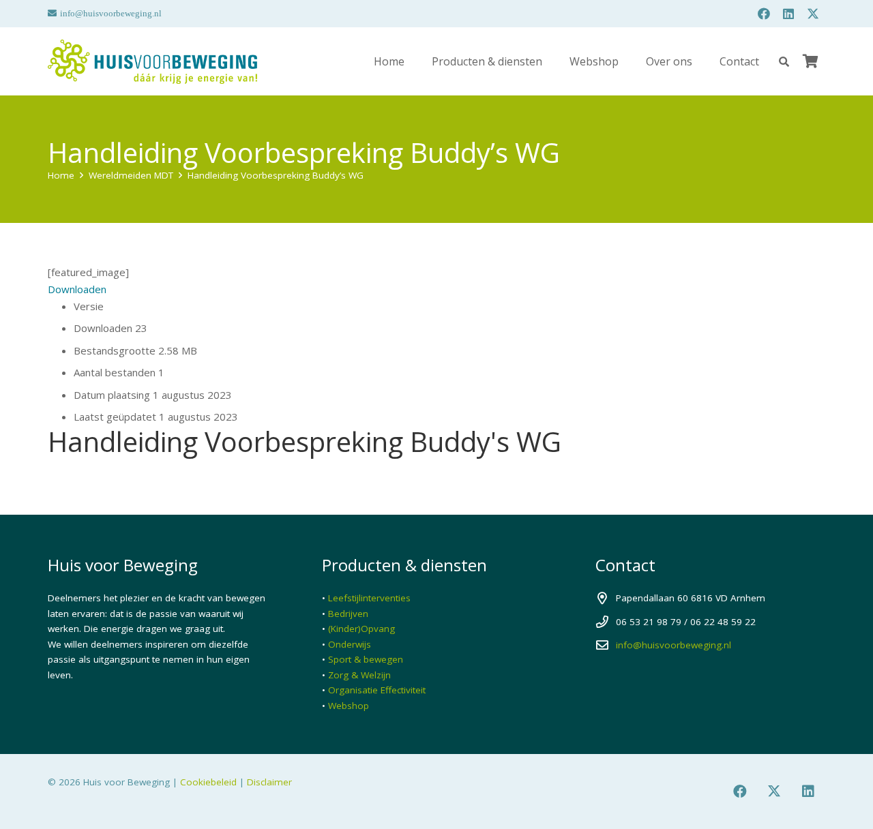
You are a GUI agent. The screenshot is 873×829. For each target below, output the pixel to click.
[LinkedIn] (788, 13)
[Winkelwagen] (810, 61)
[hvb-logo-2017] (152, 62)
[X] (813, 13)
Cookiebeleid (208, 782)
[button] (784, 62)
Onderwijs (349, 644)
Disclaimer (269, 782)
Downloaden (77, 289)
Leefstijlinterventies (369, 598)
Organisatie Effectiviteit (377, 690)
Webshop (348, 705)
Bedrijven (348, 613)
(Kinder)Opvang (361, 628)
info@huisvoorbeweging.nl (673, 645)
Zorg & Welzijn (359, 675)
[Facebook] (764, 13)
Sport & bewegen (365, 659)
